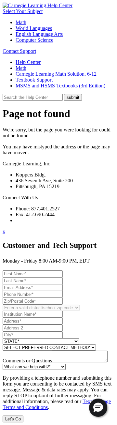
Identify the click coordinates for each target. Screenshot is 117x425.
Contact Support (19, 51)
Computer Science (34, 40)
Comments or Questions (27, 360)
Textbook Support (34, 80)
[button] (98, 408)
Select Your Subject (23, 11)
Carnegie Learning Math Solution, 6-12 (56, 74)
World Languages (34, 28)
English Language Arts (39, 34)
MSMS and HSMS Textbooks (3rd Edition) (60, 85)
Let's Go (13, 419)
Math (21, 22)
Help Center (28, 62)
